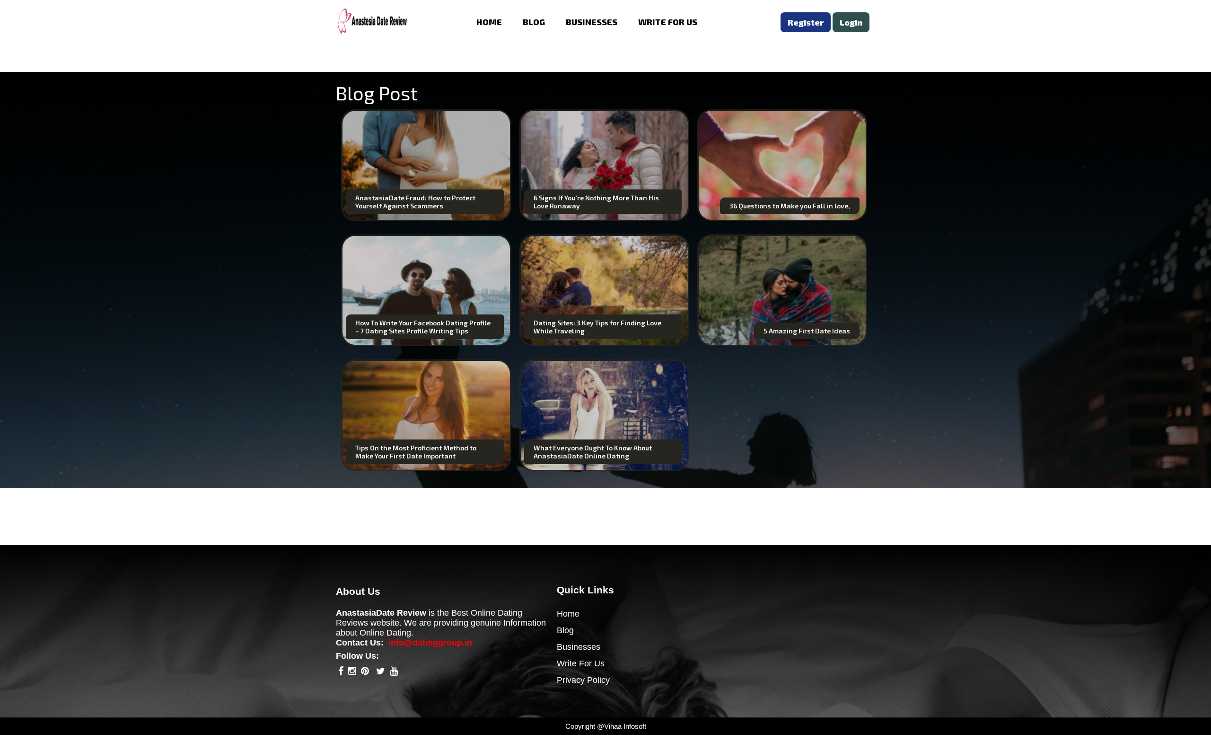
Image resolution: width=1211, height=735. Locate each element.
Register (806, 22)
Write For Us (581, 663)
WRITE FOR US (667, 22)
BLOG (534, 22)
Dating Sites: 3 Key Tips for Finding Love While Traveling (597, 327)
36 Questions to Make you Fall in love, (789, 206)
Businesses (578, 647)
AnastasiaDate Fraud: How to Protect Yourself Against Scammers (415, 202)
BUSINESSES (591, 22)
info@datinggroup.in (430, 642)
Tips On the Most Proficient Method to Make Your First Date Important (415, 452)
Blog (565, 630)
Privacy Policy (583, 680)
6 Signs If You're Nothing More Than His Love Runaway (596, 202)
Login (851, 22)
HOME (489, 22)
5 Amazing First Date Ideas (806, 331)
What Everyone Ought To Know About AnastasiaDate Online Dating (593, 452)
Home (568, 613)
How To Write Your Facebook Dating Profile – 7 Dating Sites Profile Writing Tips (423, 327)
